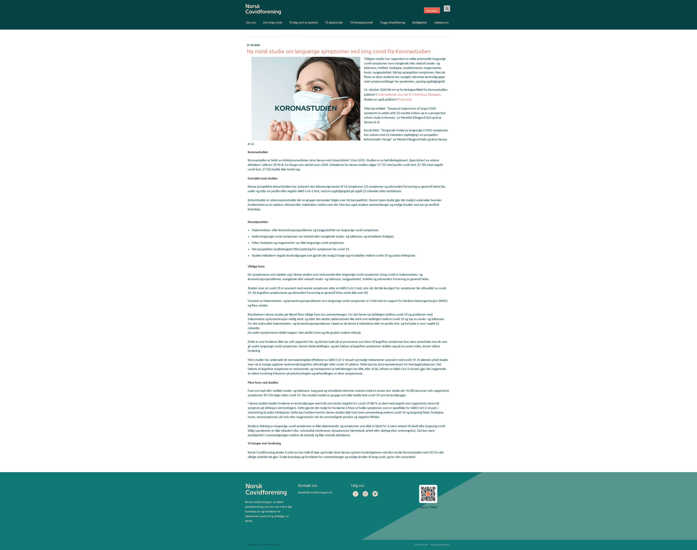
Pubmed (404, 99)
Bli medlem (432, 11)
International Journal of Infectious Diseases (409, 94)
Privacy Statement (439, 544)
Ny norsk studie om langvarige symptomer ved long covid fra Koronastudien (339, 51)
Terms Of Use (421, 544)
